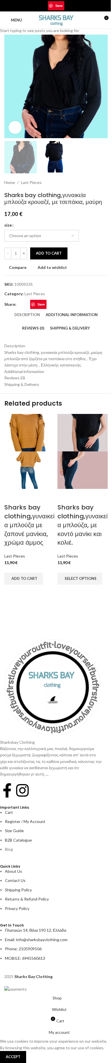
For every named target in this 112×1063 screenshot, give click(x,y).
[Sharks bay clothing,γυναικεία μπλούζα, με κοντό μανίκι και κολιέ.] (82, 432)
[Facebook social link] (37, 6)
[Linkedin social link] (67, 6)
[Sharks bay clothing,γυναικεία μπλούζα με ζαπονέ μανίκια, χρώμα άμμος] (29, 432)
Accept (13, 1056)
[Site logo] (56, 19)
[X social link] (44, 6)
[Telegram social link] (74, 6)
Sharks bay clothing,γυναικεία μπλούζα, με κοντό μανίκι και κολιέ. (82, 525)
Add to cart (49, 253)
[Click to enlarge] (15, 127)
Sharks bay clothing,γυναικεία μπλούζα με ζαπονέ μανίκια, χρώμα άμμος (29, 525)
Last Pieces (14, 556)
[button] (23, 579)
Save (59, 5)
